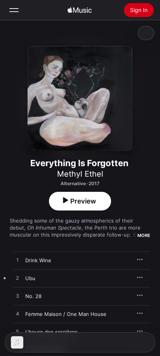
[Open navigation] (14, 10)
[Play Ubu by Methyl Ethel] (17, 278)
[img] (80, 10)
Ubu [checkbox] (30, 278)
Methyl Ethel (80, 174)
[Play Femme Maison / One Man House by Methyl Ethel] (17, 313)
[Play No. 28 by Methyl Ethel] (17, 296)
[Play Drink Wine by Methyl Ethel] (17, 260)
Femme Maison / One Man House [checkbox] (65, 314)
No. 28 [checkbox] (33, 296)
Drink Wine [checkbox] (38, 260)
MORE (143, 235)
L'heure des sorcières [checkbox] (51, 332)
